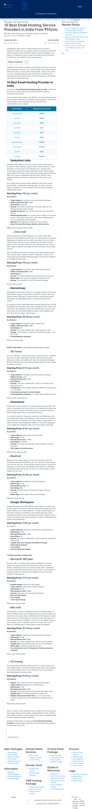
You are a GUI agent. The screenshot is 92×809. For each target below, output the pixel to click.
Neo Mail (17, 151)
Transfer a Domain (35, 757)
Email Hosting (12, 754)
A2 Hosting (17, 156)
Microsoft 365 (17, 147)
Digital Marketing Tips (38, 19)
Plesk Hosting (55, 760)
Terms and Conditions (80, 774)
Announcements (78, 761)
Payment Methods (14, 774)
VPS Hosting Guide (57, 789)
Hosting (24, 6)
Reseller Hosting (56, 762)
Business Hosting (13, 757)
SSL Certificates (13, 763)
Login (79, 6)
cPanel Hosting (56, 755)
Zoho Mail (17, 118)
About (24, 8)
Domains (25, 4)
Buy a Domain (34, 755)
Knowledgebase (78, 759)
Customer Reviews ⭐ (15, 776)
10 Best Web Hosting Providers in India (35, 347)
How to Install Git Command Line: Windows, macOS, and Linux (75, 48)
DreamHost (17, 132)
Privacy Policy (77, 778)
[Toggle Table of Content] (25, 62)
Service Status (77, 765)
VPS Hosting (12, 759)
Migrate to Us (55, 774)
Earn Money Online (23, 19)
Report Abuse (77, 781)
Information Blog (13, 778)
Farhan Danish (11, 36)
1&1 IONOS (17, 128)
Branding (11, 772)
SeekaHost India (17, 113)
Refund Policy (77, 776)
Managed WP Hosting (36, 787)
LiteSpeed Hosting (57, 757)
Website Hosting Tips (53, 19)
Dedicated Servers (14, 761)
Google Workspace (17, 142)
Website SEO (65, 19)
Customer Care (78, 757)
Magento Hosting (35, 789)
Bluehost (17, 137)
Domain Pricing (34, 760)
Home (24, 2)
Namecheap (17, 123)
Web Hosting (12, 752)
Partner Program (78, 763)
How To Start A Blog (10, 19)
